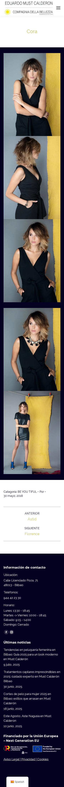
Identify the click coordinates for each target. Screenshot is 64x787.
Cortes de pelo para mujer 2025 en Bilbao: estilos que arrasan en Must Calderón (27, 698)
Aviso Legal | (12, 759)
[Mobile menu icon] (58, 8)
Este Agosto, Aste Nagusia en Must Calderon (27, 718)
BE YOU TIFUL (27, 491)
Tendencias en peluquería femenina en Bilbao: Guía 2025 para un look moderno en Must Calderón (31, 654)
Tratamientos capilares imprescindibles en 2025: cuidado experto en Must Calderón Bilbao (32, 676)
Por (41, 491)
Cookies (43, 759)
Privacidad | (29, 759)
